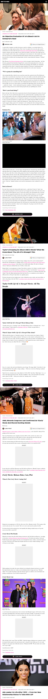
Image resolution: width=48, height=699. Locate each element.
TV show (35, 441)
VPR (15, 210)
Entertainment (9, 31)
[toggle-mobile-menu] (46, 1)
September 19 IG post (22, 327)
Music (12, 380)
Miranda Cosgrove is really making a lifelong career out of (16, 431)
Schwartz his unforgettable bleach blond (28, 50)
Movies (12, 652)
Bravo (6, 210)
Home (3, 31)
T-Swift (15, 380)
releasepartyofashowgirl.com (8, 328)
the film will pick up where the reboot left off (18, 538)
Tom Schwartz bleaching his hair (16, 61)
